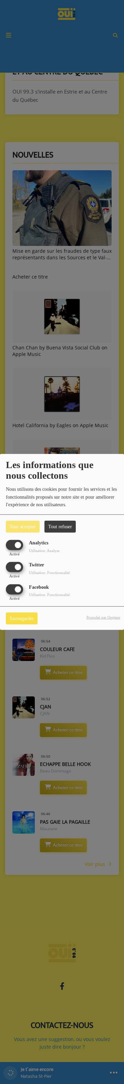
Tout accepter (23, 526)
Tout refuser (60, 526)
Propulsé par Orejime (103, 617)
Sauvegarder (22, 618)
